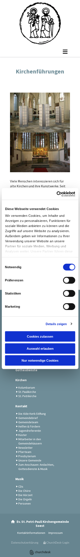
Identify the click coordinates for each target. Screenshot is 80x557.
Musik (19, 479)
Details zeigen (56, 324)
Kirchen (21, 380)
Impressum (55, 533)
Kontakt (21, 406)
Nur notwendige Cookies (40, 360)
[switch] (69, 280)
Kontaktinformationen (31, 533)
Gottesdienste (26, 370)
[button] (40, 51)
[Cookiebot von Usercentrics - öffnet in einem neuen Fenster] (57, 194)
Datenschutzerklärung (24, 542)
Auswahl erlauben (40, 348)
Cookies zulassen (40, 336)
